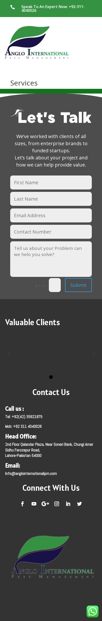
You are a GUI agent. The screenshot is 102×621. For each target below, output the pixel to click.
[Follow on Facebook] (22, 503)
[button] (51, 377)
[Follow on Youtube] (34, 503)
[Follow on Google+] (45, 503)
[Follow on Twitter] (79, 503)
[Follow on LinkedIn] (68, 503)
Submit (78, 285)
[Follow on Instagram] (56, 503)
